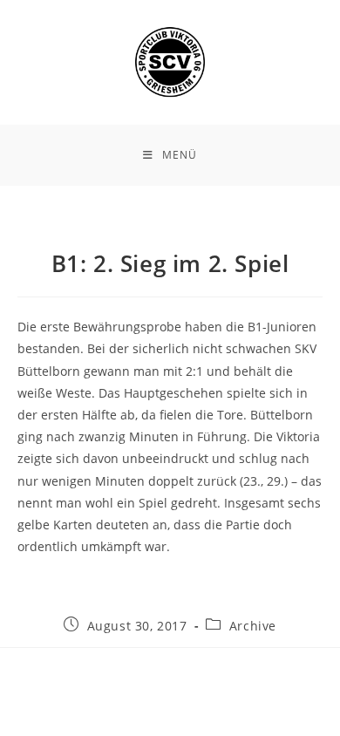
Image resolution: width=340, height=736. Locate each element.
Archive (252, 625)
